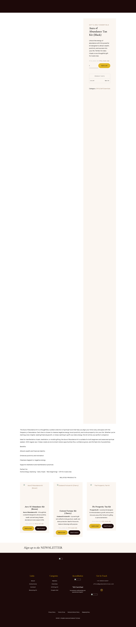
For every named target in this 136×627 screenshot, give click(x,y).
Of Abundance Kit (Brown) (35, 508)
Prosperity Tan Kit (101, 507)
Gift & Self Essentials (99, 25)
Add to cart (104, 65)
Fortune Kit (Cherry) (68, 512)
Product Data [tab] (100, 76)
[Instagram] (102, 590)
